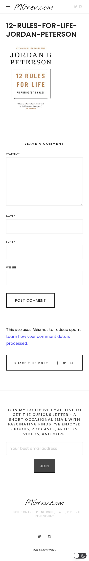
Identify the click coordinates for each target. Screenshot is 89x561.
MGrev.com (33, 7)
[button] (80, 556)
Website (11, 267)
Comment (13, 154)
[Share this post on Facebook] (57, 363)
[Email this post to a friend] (71, 363)
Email (10, 242)
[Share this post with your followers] (64, 363)
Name (10, 216)
